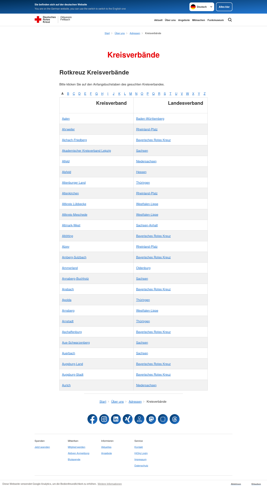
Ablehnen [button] (236, 484)
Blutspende (74, 459)
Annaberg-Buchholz (75, 278)
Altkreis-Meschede (74, 214)
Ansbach (68, 289)
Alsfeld (66, 172)
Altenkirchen (70, 193)
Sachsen (142, 150)
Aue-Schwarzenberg (76, 342)
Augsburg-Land (72, 363)
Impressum (140, 459)
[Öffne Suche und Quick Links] (229, 19)
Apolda (66, 299)
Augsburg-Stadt (72, 374)
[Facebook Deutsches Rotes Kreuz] (92, 419)
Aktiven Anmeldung (78, 453)
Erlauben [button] (256, 484)
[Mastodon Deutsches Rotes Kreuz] (151, 419)
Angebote (184, 20)
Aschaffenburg (72, 331)
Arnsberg (68, 310)
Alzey (65, 246)
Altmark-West (71, 225)
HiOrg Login (141, 453)
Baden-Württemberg (150, 118)
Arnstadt (68, 321)
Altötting (67, 235)
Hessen (141, 172)
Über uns (170, 20)
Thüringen (143, 182)
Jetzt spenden (42, 447)
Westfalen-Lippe (147, 204)
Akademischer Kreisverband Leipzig (86, 150)
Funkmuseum (216, 20)
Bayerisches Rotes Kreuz (153, 140)
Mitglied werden (76, 447)
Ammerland (70, 267)
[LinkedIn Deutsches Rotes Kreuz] (116, 419)
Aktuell (158, 20)
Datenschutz (141, 465)
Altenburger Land (74, 182)
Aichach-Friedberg (74, 140)
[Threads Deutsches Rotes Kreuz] (175, 419)
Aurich (66, 385)
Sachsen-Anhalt (147, 225)
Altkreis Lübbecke (74, 204)
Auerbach (68, 353)
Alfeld (66, 161)
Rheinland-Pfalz (147, 129)
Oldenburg (143, 267)
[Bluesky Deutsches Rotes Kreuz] (163, 419)
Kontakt (138, 447)
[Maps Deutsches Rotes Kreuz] (139, 419)
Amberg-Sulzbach (74, 257)
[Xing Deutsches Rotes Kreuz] (128, 419)
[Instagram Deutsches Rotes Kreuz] (104, 419)
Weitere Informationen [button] (110, 484)
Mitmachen (198, 20)
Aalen (66, 118)
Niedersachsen (146, 161)
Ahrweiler (68, 129)
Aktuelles (106, 447)
